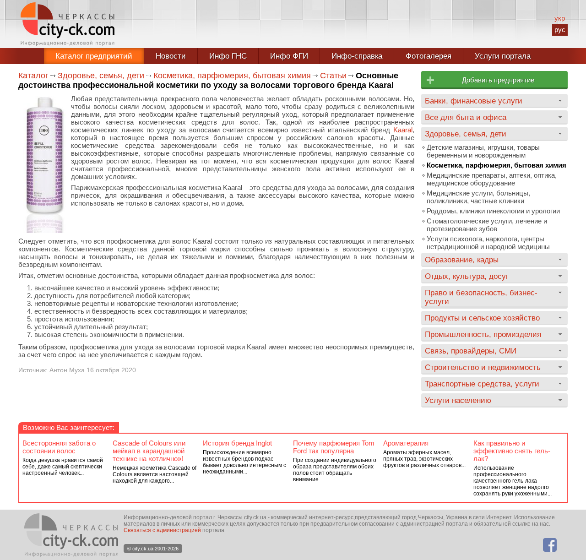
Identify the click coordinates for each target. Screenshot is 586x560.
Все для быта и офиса (465, 117)
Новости (171, 56)
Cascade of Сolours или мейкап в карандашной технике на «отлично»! (149, 450)
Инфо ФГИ (289, 56)
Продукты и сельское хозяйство (482, 318)
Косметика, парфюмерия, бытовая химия (232, 75)
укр (559, 18)
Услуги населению (458, 400)
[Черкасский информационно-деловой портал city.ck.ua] (67, 24)
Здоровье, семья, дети (101, 75)
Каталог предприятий (93, 56)
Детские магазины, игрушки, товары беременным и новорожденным (483, 151)
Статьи (333, 75)
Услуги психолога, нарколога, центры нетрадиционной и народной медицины (488, 242)
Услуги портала (503, 56)
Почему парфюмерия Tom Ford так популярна (333, 447)
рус (559, 29)
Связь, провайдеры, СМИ (470, 351)
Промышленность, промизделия (483, 334)
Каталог (33, 75)
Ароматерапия (406, 443)
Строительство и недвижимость (483, 367)
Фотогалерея (428, 56)
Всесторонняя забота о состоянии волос (59, 447)
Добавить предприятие (498, 80)
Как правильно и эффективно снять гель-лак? (511, 450)
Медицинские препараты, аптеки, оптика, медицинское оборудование (492, 179)
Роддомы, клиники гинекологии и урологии (493, 211)
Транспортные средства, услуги (482, 384)
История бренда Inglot (237, 443)
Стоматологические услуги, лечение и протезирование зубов (487, 225)
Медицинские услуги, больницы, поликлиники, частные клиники (478, 197)
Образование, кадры (462, 260)
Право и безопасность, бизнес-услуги (481, 296)
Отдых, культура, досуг (467, 276)
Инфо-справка (356, 56)
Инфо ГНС (228, 56)
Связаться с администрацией (162, 530)
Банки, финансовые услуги (473, 101)
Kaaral (402, 130)
